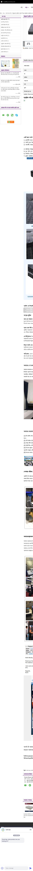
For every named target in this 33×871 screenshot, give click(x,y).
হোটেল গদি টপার (4, 51)
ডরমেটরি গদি (3, 38)
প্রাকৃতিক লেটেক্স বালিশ (5, 43)
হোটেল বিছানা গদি (4, 24)
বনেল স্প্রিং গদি (3, 22)
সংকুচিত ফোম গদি (4, 35)
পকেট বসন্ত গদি (8, 13)
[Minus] (30, 830)
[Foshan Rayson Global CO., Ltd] (9, 7)
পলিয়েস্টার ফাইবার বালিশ (5, 46)
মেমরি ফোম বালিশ (4, 41)
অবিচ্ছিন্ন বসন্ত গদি (4, 27)
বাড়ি (22, 7)
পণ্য (26, 7)
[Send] (30, 868)
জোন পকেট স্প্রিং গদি (4, 32)
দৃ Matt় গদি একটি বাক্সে (5, 30)
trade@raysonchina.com (9, 1)
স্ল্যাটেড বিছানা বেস (4, 49)
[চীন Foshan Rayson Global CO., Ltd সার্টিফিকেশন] (5, 63)
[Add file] (2, 868)
